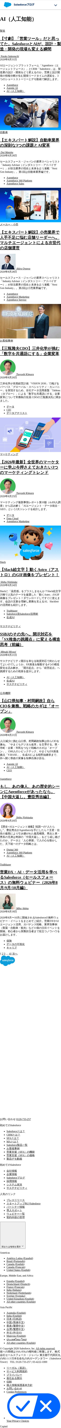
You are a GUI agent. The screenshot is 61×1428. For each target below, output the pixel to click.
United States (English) (18, 1270)
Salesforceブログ (16, 1177)
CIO (9, 410)
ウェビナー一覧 (16, 1213)
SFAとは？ (13, 1138)
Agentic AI (12, 88)
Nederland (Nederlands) (19, 1293)
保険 (9, 940)
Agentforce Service (16, 299)
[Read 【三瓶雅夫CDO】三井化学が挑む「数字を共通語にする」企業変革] (30, 337)
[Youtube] (24, 1091)
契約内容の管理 (16, 1217)
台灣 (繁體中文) (15, 1329)
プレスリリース (16, 1200)
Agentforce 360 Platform (19, 180)
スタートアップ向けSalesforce (24, 1203)
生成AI (10, 617)
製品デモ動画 (14, 1158)
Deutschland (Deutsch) (18, 1284)
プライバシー (14, 1374)
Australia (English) (16, 1312)
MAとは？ (13, 1141)
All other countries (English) (21, 1301)
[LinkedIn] (24, 1040)
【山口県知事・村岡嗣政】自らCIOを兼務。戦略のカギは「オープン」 (29, 706)
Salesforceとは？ (16, 1131)
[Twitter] (24, 1015)
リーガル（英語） (17, 1368)
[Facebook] (24, 990)
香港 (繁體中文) (15, 1325)
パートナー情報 (16, 1207)
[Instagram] (24, 1065)
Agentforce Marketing (18, 296)
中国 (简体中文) (15, 1322)
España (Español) (16, 1281)
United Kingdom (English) (20, 1298)
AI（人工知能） (16, 91)
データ (10, 406)
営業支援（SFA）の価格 (21, 1155)
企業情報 (12, 1174)
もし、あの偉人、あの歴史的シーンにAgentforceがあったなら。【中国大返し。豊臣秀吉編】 (30, 791)
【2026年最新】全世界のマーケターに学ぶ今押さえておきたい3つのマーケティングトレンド (29, 467)
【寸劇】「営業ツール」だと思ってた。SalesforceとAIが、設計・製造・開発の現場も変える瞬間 (30, 43)
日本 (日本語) (14, 1319)
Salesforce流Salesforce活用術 (22, 614)
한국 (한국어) (14, 1332)
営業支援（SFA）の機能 (21, 1152)
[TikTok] (24, 1116)
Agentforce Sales (15, 183)
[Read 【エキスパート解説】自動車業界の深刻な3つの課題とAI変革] (30, 129)
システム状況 (14, 1184)
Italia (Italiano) (14, 1290)
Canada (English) (15, 1264)
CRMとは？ (13, 1134)
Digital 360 (12, 849)
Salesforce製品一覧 (17, 1145)
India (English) (14, 1315)
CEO (9, 770)
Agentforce (12, 85)
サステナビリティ (10, 626)
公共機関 (5, 693)
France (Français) (15, 1287)
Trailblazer (12, 610)
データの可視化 (16, 944)
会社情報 (12, 1170)
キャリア (12, 947)
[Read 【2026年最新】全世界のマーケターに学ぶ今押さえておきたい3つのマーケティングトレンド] (30, 451)
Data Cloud (12, 518)
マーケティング (9, 454)
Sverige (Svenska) (16, 1295)
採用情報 (12, 1181)
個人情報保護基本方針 (20, 1385)
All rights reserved (45, 1348)
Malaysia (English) (16, 1336)
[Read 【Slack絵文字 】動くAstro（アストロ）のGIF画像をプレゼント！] (30, 559)
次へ (15, 953)
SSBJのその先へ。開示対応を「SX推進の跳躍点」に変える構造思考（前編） (30, 639)
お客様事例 (6, 340)
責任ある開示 (14, 1378)
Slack (3, 562)
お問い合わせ (14, 1388)
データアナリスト (17, 413)
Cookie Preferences (17, 1391)
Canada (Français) (16, 1267)
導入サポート (14, 1210)
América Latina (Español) (20, 1258)
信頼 (9, 1381)
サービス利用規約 (17, 1371)
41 (10, 953)
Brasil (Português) (16, 1261)
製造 (2, 30)
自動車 (4, 132)
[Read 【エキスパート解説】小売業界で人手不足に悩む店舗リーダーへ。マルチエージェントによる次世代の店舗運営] (30, 221)
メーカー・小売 (9, 224)
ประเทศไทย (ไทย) (17, 1339)
